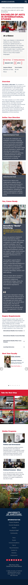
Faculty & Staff (14, 530)
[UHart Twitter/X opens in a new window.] (9, 560)
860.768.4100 (14, 575)
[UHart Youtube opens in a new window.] (12, 560)
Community (14, 533)
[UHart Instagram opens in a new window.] (14, 560)
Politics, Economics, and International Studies (13, 7)
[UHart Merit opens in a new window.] (18, 560)
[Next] (26, 368)
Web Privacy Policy (14, 564)
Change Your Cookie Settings (14, 566)
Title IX (14, 545)
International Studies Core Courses (13, 330)
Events (14, 540)
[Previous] (1, 368)
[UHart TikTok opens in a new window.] (21, 560)
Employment (14, 555)
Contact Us (14, 550)
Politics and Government (11, 444)
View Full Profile (15, 366)
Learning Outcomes (8, 347)
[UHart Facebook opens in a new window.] (7, 560)
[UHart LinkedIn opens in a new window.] (16, 560)
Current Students (14, 525)
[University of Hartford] (8, 2)
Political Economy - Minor (12, 470)
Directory (14, 552)
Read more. (6, 288)
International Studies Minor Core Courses (12, 341)
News (14, 537)
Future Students (14, 522)
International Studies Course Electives (13, 335)
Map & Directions (14, 547)
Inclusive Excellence (14, 542)
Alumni (14, 527)
